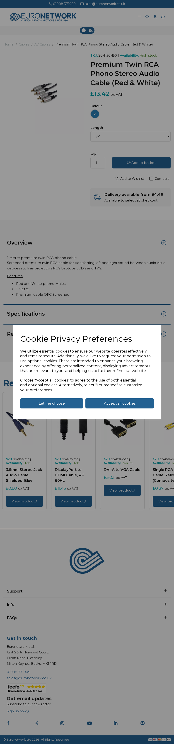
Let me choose (52, 403)
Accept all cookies (119, 403)
